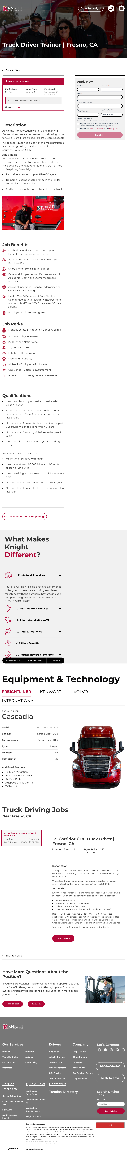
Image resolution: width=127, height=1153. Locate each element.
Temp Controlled (10, 1057)
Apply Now (56, 660)
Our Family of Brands (83, 1073)
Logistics (29, 1057)
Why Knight (54, 1051)
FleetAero (7, 1110)
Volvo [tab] (81, 691)
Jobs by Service (57, 1057)
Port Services (8, 1062)
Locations (77, 1062)
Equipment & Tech (36, 660)
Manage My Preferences (34, 1149)
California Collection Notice (48, 1144)
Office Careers (80, 1057)
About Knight (79, 1068)
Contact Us (36, 1004)
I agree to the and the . (99, 129)
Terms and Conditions (96, 129)
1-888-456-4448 (13, 1004)
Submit (100, 135)
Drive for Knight (90, 8)
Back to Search (14, 70)
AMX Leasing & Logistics (9, 1116)
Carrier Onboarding (11, 1096)
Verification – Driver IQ (35, 1101)
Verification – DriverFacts (32, 1092)
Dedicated (7, 1068)
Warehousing (31, 1062)
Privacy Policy (31, 1144)
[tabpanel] (63, 750)
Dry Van (6, 1051)
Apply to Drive (110, 1077)
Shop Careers (79, 1051)
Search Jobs (111, 1111)
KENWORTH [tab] (52, 691)
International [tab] (19, 700)
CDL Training (55, 1073)
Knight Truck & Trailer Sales (12, 1103)
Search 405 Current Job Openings (24, 516)
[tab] (21, 838)
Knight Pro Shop (80, 1078)
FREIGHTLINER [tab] (16, 691)
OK (110, 1125)
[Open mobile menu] (122, 8)
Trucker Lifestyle (57, 1078)
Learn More (65, 938)
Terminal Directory (63, 1092)
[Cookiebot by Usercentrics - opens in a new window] (13, 1149)
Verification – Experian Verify (33, 1109)
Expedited (29, 1051)
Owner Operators (57, 1068)
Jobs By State (55, 1062)
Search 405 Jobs (14, 660)
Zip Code (101, 1099)
